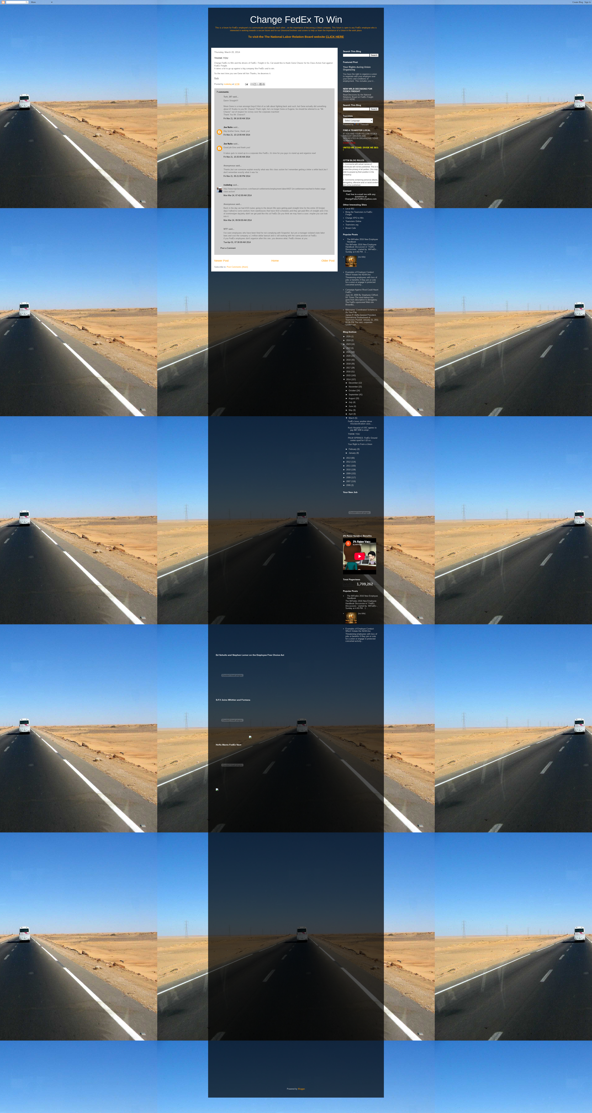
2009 (348, 473)
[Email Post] (246, 84)
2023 (348, 344)
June (351, 406)
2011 (348, 466)
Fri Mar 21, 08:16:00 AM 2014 (237, 118)
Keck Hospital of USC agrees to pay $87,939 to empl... (362, 429)
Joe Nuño (228, 127)
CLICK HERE (349, 99)
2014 (348, 379)
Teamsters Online (353, 221)
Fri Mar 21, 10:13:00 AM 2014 (237, 135)
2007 (348, 481)
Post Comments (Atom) (237, 267)
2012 (348, 462)
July (351, 402)
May (351, 410)
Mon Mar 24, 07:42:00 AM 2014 (238, 195)
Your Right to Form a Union (360, 444)
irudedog (228, 185)
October (352, 390)
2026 (348, 336)
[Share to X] (257, 84)
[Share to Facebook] (260, 84)
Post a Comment (228, 248)
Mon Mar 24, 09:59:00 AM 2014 (238, 220)
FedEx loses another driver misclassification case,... (360, 422)
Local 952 (349, 208)
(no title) (361, 257)
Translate (364, 124)
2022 (348, 348)
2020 (348, 356)
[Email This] (251, 84)
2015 (348, 375)
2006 (348, 485)
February (353, 449)
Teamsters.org (351, 225)
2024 (348, 340)
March (352, 418)
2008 (348, 477)
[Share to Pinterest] (263, 84)
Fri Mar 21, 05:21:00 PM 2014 (237, 176)
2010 (348, 469)
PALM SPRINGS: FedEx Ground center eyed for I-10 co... (362, 439)
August (352, 398)
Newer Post (221, 260)
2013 (348, 458)
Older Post (328, 260)
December (353, 383)
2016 (348, 371)
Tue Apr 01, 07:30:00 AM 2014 (237, 242)
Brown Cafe (350, 228)
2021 (348, 352)
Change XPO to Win (354, 218)
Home (275, 260)
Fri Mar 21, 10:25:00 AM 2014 (237, 157)
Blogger (301, 1089)
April (351, 414)
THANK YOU (354, 434)
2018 (348, 364)
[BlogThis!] (254, 84)
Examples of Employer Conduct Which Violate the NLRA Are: (359, 273)
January (352, 453)
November (353, 387)
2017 (348, 368)
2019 (348, 360)
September (354, 394)
